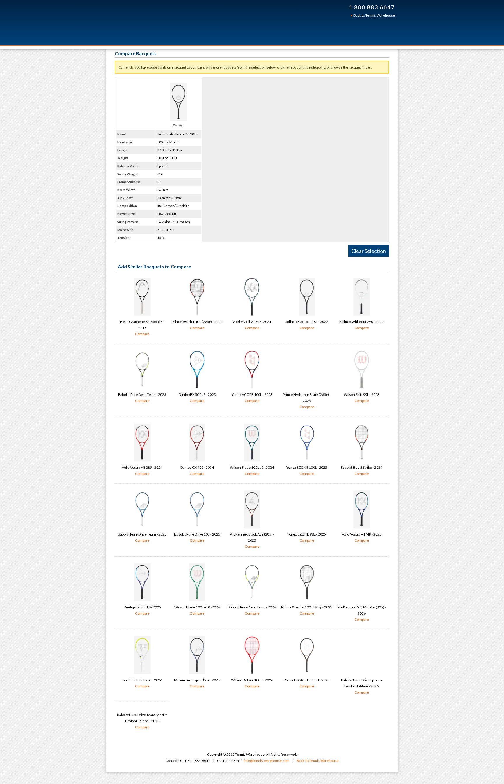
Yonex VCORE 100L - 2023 (252, 397)
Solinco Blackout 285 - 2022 (306, 324)
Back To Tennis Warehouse (318, 760)
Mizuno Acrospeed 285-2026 (197, 683)
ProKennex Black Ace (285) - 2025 (252, 540)
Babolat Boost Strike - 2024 (361, 470)
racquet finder (360, 67)
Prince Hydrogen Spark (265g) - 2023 (307, 400)
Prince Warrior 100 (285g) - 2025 (306, 610)
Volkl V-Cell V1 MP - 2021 (251, 324)
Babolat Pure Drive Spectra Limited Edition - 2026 (361, 686)
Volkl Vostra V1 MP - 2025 (362, 537)
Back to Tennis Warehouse (374, 15)
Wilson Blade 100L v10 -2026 (197, 610)
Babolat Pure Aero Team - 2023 (142, 397)
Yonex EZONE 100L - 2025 (306, 470)
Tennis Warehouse (200, 22)
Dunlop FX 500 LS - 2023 (197, 397)
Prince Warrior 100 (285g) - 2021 (197, 324)
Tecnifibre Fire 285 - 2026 (142, 683)
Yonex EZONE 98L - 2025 (306, 537)
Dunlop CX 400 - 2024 (197, 470)
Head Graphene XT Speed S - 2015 (142, 327)
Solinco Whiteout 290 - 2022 (362, 324)
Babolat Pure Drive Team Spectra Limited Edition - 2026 (142, 721)
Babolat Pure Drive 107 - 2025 (197, 537)
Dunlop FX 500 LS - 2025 (142, 610)
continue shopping (311, 67)
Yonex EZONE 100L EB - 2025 (307, 683)
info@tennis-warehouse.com (267, 760)
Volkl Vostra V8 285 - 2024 (142, 470)
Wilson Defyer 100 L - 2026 (252, 683)
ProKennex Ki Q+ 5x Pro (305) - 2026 (361, 613)
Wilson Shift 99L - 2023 (361, 397)
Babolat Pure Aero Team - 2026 (252, 610)
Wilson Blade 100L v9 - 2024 (252, 470)
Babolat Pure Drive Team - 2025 (142, 537)
